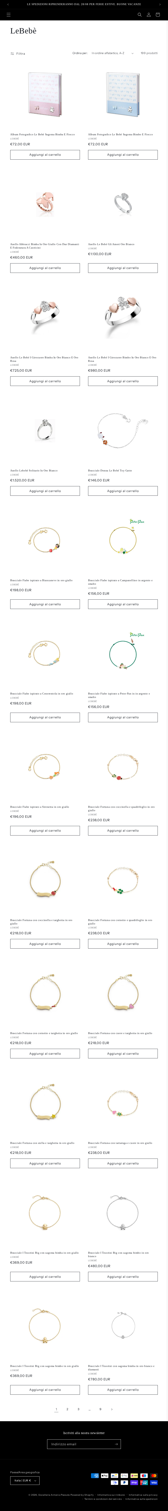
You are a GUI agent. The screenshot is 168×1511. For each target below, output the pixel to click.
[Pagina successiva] (111, 1409)
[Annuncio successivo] (160, 4)
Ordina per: (80, 53)
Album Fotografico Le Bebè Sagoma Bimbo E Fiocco (120, 134)
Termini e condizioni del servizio (103, 1499)
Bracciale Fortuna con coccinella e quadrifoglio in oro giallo (121, 808)
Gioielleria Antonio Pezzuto (54, 1494)
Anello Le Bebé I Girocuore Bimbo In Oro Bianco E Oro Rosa (122, 359)
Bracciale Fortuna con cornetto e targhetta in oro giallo (44, 1033)
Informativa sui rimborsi (111, 1494)
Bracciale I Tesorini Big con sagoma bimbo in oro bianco (118, 1254)
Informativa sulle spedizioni (141, 1499)
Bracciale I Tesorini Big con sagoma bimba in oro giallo (44, 1252)
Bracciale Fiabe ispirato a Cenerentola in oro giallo (41, 693)
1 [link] (56, 1409)
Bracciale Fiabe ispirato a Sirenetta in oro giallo (39, 806)
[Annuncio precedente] (7, 4)
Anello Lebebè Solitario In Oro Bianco (34, 470)
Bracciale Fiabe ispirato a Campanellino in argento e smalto (120, 582)
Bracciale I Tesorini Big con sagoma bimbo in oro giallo (44, 1366)
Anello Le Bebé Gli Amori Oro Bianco (111, 244)
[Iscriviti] (116, 1444)
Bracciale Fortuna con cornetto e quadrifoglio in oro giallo (120, 922)
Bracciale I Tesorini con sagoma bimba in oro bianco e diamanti (121, 1367)
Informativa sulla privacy (143, 1494)
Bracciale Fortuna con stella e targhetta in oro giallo (42, 1142)
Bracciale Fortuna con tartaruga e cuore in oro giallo (120, 1142)
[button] (8, 14)
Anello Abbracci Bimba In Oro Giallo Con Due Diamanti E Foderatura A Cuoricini (44, 246)
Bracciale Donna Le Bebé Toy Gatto (110, 470)
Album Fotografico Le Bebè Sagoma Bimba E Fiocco (42, 134)
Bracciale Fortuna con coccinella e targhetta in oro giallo (41, 922)
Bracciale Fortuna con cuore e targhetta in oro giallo (120, 1033)
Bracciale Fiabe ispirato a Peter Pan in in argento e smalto (119, 695)
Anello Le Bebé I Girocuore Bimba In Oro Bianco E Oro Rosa (44, 359)
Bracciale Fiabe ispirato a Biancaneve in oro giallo (41, 580)
